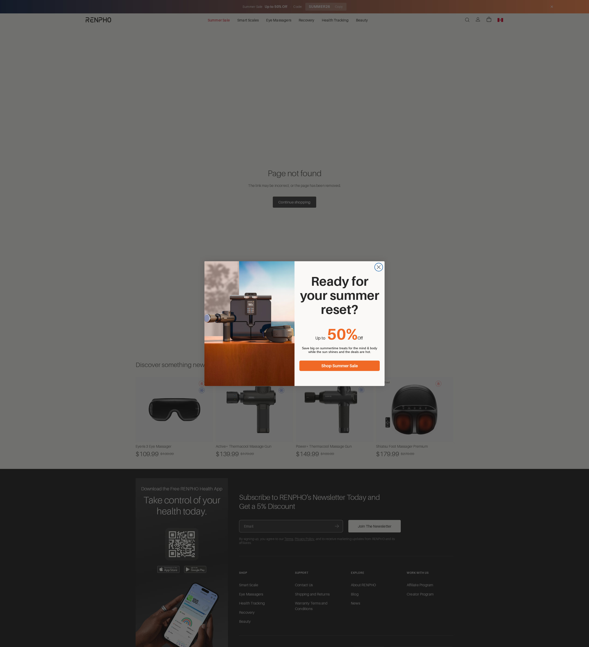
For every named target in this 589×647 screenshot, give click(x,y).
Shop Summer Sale (339, 366)
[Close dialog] (379, 267)
